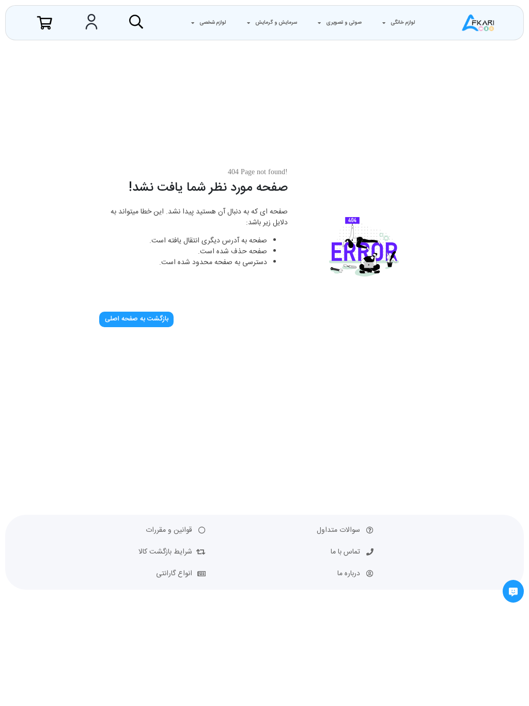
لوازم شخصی (212, 23)
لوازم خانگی (403, 23)
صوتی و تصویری (344, 23)
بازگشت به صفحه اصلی (136, 319)
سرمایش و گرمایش (276, 23)
